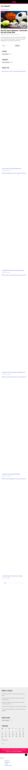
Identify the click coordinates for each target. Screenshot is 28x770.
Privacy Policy (8, 765)
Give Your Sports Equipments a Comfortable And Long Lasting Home (14, 31)
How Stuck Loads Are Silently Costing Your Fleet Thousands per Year (13, 372)
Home (6, 763)
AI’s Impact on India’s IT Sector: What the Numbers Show (11, 168)
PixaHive (20, 751)
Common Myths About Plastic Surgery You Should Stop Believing (13, 270)
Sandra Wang (16, 34)
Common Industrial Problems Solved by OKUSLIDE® (11, 474)
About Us (7, 760)
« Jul (3, 743)
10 (2, 733)
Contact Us (7, 762)
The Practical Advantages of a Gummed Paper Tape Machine (12, 576)
